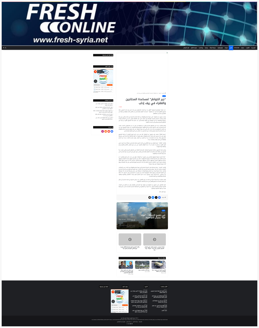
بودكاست (201, 48)
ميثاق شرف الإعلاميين (121, 322)
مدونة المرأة (213, 48)
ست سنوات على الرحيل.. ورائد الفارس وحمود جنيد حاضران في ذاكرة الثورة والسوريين (126, 271)
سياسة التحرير (135, 322)
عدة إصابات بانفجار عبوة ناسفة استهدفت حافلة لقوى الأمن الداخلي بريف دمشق (102, 111)
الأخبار (248, 48)
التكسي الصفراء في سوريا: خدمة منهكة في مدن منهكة (159, 270)
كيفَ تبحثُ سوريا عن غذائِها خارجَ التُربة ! (153, 218)
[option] (142, 215)
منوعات (226, 48)
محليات (242, 48)
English (236, 48)
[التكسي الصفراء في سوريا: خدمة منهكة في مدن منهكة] (158, 265)
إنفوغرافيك (220, 48)
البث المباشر (186, 48)
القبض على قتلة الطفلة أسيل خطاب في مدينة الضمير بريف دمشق (104, 118)
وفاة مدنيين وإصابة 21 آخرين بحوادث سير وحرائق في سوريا (104, 104)
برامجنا (206, 48)
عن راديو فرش (129, 322)
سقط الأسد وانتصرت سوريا (143, 270)
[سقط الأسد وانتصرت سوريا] (142, 265)
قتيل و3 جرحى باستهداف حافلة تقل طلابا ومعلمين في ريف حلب (103, 114)
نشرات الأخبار (194, 48)
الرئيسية (253, 48)
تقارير (231, 48)
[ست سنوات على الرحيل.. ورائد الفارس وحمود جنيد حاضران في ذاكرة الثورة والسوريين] (126, 265)
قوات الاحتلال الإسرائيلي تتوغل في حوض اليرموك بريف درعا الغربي (103, 107)
